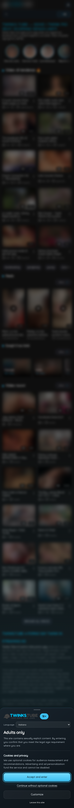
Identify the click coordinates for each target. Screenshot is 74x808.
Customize (37, 794)
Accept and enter (37, 777)
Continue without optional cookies (37, 785)
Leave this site (37, 802)
